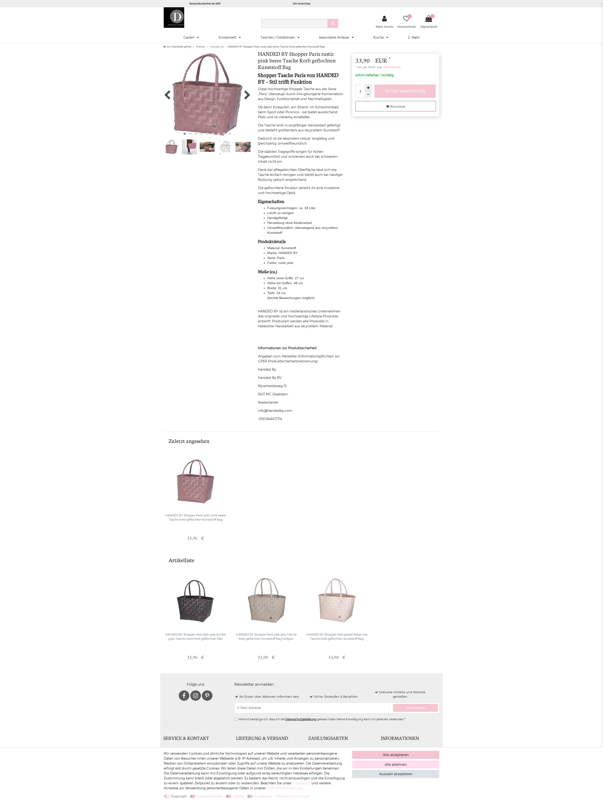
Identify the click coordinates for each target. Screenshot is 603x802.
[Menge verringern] (368, 94)
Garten (189, 37)
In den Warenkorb (405, 91)
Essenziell (179, 796)
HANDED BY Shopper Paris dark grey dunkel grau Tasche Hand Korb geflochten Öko (195, 636)
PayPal (238, 796)
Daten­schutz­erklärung (284, 788)
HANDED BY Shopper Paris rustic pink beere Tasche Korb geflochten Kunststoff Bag (195, 517)
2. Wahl (414, 37)
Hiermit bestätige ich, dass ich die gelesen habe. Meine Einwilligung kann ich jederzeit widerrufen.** (322, 719)
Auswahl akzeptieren (395, 774)
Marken (200, 46)
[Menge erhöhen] (368, 88)
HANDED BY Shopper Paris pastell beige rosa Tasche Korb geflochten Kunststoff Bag (336, 636)
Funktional (263, 796)
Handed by (216, 46)
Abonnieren (415, 708)
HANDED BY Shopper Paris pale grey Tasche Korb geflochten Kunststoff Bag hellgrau (266, 636)
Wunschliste (397, 106)
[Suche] (332, 23)
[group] (195, 481)
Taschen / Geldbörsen (278, 37)
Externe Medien (209, 796)
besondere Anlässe (334, 37)
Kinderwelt (228, 37)
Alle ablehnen (396, 764)
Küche (379, 37)
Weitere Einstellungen (293, 796)
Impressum (301, 783)
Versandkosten (391, 67)
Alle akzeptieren (396, 755)
